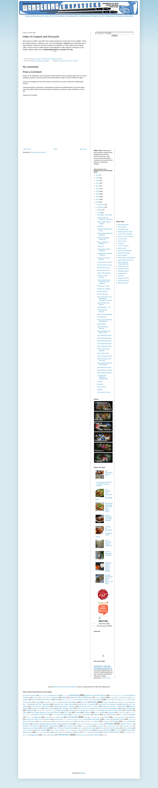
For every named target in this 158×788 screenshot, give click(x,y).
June (99, 212)
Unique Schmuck (123, 280)
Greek (124, 712)
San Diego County (127, 726)
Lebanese (98, 717)
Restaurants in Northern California (104, 254)
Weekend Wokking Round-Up (103, 238)
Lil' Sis (106, 717)
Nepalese (72, 719)
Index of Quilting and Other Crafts (103, 332)
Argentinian (113, 695)
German (97, 712)
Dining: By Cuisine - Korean (89, 706)
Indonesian (113, 714)
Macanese (123, 717)
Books (26, 699)
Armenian (121, 695)
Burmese (70, 699)
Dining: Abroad (107, 702)
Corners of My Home (113, 699)
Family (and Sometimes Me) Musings (104, 320)
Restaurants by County (104, 265)
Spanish (48, 732)
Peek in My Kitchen (29, 721)
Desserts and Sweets (69, 702)
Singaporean (99, 730)
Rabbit (125, 721)
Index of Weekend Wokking (103, 243)
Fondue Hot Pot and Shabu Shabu (111, 710)
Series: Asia (80, 728)
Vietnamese (64, 734)
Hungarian (79, 714)
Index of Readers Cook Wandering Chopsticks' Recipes (104, 298)
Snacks (108, 730)
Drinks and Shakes (128, 708)
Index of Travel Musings (104, 314)
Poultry (115, 721)
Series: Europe (91, 728)
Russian (84, 726)
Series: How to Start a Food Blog (109, 728)
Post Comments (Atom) (38, 152)
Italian (133, 714)
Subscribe (128, 16)
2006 (97, 202)
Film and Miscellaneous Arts (83, 710)
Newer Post (27, 149)
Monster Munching (124, 253)
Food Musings (101, 317)
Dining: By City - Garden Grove (63, 704)
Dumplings (29, 710)
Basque (98, 697)
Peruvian (48, 721)
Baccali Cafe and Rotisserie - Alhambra (105, 218)
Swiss (63, 732)
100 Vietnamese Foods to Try (109, 473)
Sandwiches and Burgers (31, 728)
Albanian (64, 695)
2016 (97, 175)
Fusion (77, 712)
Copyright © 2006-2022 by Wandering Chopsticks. (49, 59)
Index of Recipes (102, 294)
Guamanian (132, 712)
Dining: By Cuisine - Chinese (64, 706)
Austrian (43, 697)
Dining (93, 702)
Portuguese (107, 721)
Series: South (67, 730)
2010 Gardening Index (104, 335)
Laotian (92, 717)
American (74, 695)
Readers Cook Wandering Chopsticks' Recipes (89, 724)
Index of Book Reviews (104, 373)
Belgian (112, 697)
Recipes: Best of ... (126, 724)
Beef (103, 697)
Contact (46, 16)
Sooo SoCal (118, 730)
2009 (97, 194)
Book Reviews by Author (105, 370)
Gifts (103, 712)
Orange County (118, 719)
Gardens (87, 712)
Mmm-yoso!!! (122, 248)
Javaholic (121, 243)
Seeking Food (122, 273)
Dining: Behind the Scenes (121, 702)
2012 (97, 186)
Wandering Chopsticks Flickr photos (64, 687)
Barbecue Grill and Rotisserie (81, 697)
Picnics (79, 721)
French (25, 712)
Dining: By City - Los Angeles (86, 704)
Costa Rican (124, 699)
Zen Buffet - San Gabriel (104, 215)
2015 (97, 178)
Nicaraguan (80, 719)
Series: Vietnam (77, 730)
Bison (117, 697)
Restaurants (72, 16)
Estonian (44, 710)
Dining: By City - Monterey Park (109, 704)
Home (28, 16)
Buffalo (64, 699)
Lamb (85, 717)
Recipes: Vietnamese (50, 726)
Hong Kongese (63, 714)
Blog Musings (101, 324)
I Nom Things (122, 241)
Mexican (48, 719)
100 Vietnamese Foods (111, 16)
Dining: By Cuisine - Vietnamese (114, 706)
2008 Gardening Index (104, 341)
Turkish (126, 732)
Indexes (76, 60)
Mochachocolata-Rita (125, 250)
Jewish (47, 717)
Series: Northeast (28, 730)
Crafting (37, 702)
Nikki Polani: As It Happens (126, 257)
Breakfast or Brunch (45, 699)
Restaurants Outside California (103, 250)
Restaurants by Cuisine (104, 262)
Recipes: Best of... (102, 291)
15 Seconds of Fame (103, 392)
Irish (127, 714)
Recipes (61, 16)
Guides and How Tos (41, 714)
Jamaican (28, 717)
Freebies (128, 710)
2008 (97, 196)
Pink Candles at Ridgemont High (123, 263)
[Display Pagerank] (103, 621)
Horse (73, 714)
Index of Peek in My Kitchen (103, 303)
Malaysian (132, 717)
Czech (51, 702)
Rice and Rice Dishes (71, 726)
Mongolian (57, 719)
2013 (97, 183)
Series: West (89, 730)
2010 (97, 191)
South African (39, 732)
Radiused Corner (123, 268)
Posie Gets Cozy (123, 266)
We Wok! (100, 226)
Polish (91, 721)
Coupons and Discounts (66, 60)
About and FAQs (43, 695)
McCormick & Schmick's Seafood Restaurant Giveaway (104, 483)
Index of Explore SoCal (104, 356)
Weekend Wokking (94, 735)
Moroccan (64, 719)
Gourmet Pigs (122, 239)
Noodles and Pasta (92, 719)
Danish (57, 702)
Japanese (37, 717)
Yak (104, 735)
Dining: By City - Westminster (40, 706)
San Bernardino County (113, 726)
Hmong (54, 714)
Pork (96, 721)
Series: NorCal (127, 728)
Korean (60, 717)
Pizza (85, 721)
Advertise (100, 384)
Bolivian (133, 697)
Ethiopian (51, 710)
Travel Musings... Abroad (102, 310)
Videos (52, 735)
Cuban (45, 702)
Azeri (48, 697)
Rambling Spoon (123, 271)
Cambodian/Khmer (80, 699)
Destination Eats (123, 229)
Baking (63, 697)
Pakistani (131, 719)
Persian (41, 721)
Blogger (82, 773)
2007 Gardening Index (104, 343)
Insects (122, 714)
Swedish (56, 732)
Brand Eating (122, 227)
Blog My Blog (125, 697)
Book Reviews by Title (104, 367)
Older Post (83, 149)
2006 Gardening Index (104, 346)
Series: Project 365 (55, 730)
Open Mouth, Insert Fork (125, 260)
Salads (90, 726)
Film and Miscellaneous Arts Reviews (104, 364)
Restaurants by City (103, 267)
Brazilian (34, 699)
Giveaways (111, 712)
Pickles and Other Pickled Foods (63, 721)
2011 (97, 188)
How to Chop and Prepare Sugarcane (108, 543)
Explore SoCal (61, 710)
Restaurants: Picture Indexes (103, 258)
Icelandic (87, 714)
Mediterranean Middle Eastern (34, 719)
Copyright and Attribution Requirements (102, 377)
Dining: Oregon (49, 708)
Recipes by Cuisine (103, 286)
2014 (97, 180)
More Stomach (122, 255)
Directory (37, 16)
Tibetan (85, 732)
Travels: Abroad (94, 732)
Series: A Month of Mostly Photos (63, 728)
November (101, 207)
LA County (72, 717)
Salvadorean (99, 726)
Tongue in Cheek (123, 278)
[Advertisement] (79, 23)
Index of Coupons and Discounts (104, 359)
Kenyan (53, 717)
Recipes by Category (103, 289)
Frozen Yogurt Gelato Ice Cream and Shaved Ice (45, 712)
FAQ (53, 16)
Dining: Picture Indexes (83, 708)
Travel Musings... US (103, 307)
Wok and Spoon (123, 283)
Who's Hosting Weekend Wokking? (105, 234)
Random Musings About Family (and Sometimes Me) (52, 724)
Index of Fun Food (103, 353)
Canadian (90, 699)
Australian (36, 697)
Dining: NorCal (36, 708)
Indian (105, 714)
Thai (78, 732)
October (100, 210)
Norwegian (108, 719)
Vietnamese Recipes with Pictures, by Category (103, 281)
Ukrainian (132, 732)
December (101, 204)
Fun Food (67, 712)
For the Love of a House (125, 236)
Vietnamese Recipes (89, 16)
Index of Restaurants (103, 273)
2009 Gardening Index (104, 338)
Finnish (96, 710)
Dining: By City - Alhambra (40, 704)
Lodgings (115, 717)
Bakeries (55, 697)
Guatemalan (28, 714)
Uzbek (26, 735)
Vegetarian (34, 735)
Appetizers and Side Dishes (95, 695)
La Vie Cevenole (123, 246)
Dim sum (84, 702)
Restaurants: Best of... (104, 270)
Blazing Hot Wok (123, 225)
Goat (119, 712)
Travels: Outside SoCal (111, 732)
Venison (45, 735)
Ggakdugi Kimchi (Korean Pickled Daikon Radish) (108, 567)
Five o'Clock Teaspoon (125, 234)
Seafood (45, 728)
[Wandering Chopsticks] (103, 656)
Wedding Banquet (81, 735)
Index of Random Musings (102, 327)
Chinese (99, 699)
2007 (97, 199)
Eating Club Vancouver (125, 232)
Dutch (38, 710)
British (57, 699)
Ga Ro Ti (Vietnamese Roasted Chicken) (108, 518)
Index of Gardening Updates (103, 349)
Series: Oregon (40, 730)
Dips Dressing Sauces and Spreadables (105, 708)
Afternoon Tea (54, 695)
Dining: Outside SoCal (65, 708)
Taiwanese (70, 732)
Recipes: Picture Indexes (102, 276)
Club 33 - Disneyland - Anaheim (108, 553)
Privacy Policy (101, 387)
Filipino (71, 710)
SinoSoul (121, 276)
